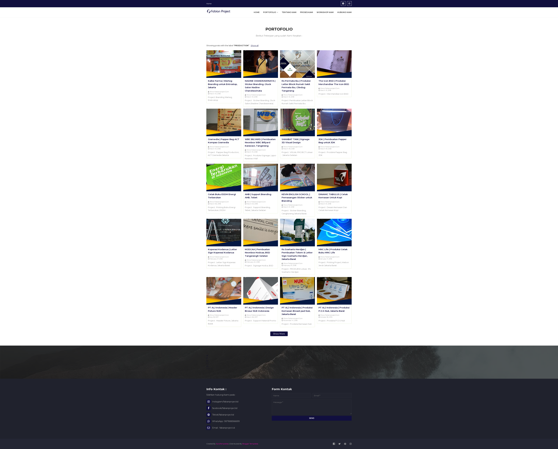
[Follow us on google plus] (207, 361)
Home (208, 3)
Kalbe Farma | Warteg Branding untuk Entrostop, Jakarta (222, 84)
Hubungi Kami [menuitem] (344, 12)
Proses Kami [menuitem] (306, 12)
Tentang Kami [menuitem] (289, 12)
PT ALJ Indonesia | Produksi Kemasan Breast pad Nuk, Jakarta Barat (297, 311)
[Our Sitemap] (207, 366)
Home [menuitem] (257, 12)
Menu (209, 368)
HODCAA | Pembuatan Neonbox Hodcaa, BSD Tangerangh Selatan (257, 252)
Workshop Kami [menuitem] (325, 12)
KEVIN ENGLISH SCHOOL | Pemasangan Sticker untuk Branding (297, 197)
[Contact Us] (207, 363)
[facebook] (343, 3)
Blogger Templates (250, 444)
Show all (255, 45)
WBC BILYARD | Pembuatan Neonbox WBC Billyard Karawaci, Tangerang (260, 142)
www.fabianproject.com (219, 92)
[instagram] (349, 3)
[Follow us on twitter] (207, 355)
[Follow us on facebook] (207, 358)
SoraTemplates (222, 444)
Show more (279, 334)
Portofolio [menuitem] (269, 12)
